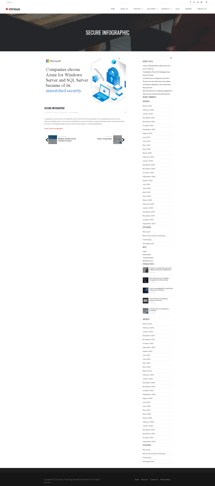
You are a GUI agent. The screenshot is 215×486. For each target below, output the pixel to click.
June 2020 (147, 188)
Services (137, 9)
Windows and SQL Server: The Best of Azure (67, 139)
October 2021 (148, 125)
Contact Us (202, 9)
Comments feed (148, 258)
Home (113, 9)
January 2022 (148, 114)
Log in (145, 251)
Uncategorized (74, 112)
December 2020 (149, 165)
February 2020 (148, 204)
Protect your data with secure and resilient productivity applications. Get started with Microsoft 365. (157, 84)
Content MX (64, 112)
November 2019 (149, 216)
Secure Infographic (104, 138)
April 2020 (147, 196)
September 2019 (149, 224)
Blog (178, 9)
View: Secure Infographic (53, 128)
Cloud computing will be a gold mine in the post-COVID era (161, 289)
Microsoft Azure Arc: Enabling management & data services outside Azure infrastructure (159, 279)
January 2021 (148, 161)
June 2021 (147, 141)
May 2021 (146, 145)
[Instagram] (194, 2)
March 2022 (147, 106)
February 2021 (148, 157)
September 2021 (149, 129)
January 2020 (148, 208)
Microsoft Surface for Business (154, 236)
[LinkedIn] (197, 2)
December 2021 (149, 118)
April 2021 (147, 149)
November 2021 (149, 122)
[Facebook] (190, 2)
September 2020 (149, 176)
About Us (124, 9)
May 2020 (146, 192)
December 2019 (149, 212)
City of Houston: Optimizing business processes (158, 299)
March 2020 (147, 200)
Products (165, 9)
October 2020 (148, 173)
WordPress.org (148, 261)
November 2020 (149, 169)
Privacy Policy (165, 480)
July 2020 (146, 184)
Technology (147, 240)
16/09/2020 (48, 112)
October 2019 (148, 220)
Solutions (151, 9)
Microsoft (146, 232)
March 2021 (147, 153)
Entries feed (146, 254)
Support (9, 2)
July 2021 (146, 137)
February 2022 (148, 110)
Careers (188, 9)
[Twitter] (201, 2)
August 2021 (148, 133)
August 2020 (148, 180)
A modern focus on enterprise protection (156, 78)
